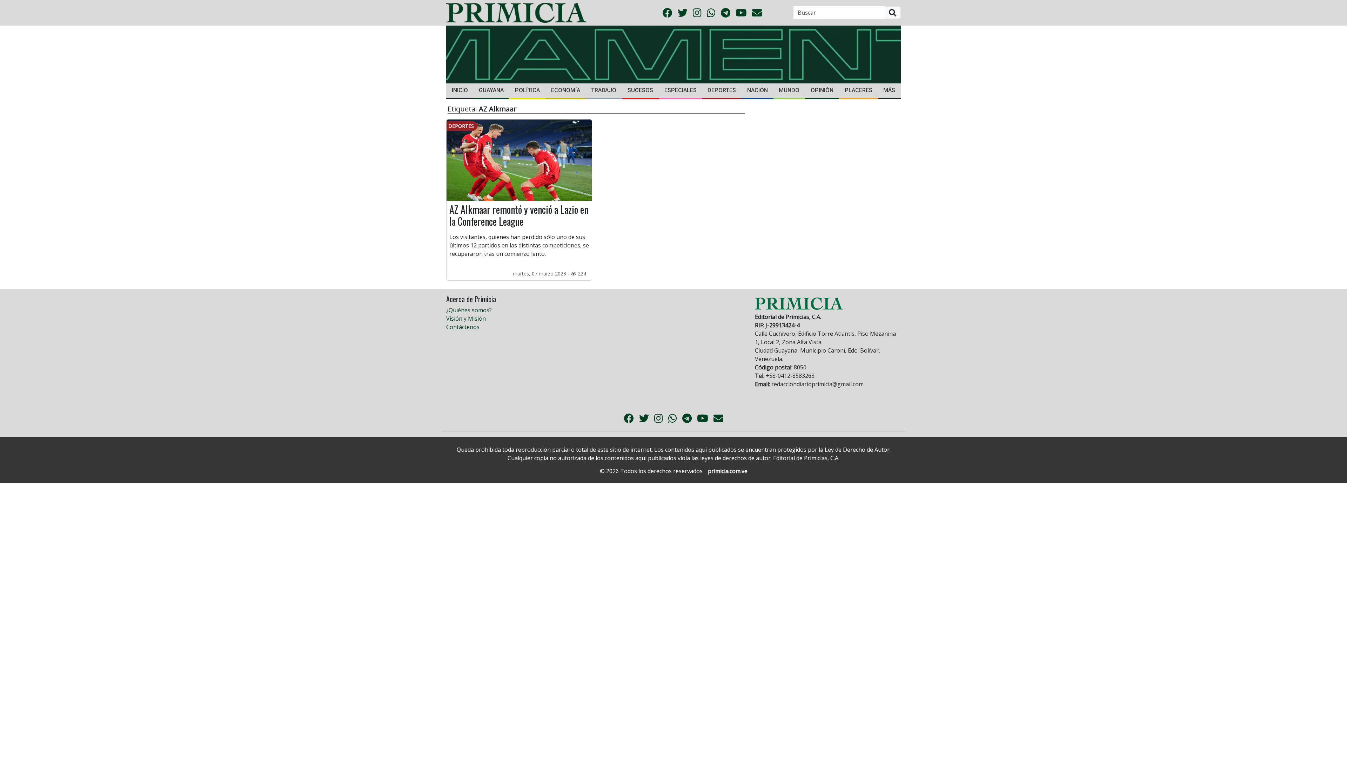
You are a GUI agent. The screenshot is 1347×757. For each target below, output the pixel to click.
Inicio (460, 90)
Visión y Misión (466, 318)
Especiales (680, 90)
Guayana (491, 90)
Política (527, 90)
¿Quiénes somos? (469, 310)
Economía (565, 90)
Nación (757, 90)
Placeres (858, 90)
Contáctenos (463, 327)
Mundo (789, 90)
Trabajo (603, 90)
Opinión (822, 90)
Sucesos (640, 90)
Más (889, 90)
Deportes (722, 90)
